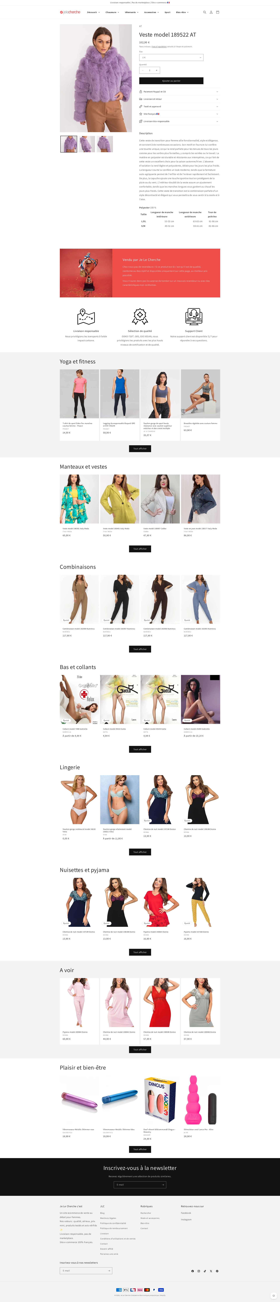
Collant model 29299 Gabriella (197, 729)
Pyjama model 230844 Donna (75, 1032)
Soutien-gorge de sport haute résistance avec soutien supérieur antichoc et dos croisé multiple (158, 426)
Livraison (104, 1233)
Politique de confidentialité (113, 1223)
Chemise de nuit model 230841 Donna (119, 1032)
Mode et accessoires (150, 1218)
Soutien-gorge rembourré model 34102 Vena (79, 830)
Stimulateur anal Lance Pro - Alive (198, 1129)
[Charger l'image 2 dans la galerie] (86, 144)
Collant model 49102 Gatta (114, 729)
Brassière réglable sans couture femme (200, 423)
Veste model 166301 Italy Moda (76, 528)
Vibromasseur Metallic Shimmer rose (78, 1129)
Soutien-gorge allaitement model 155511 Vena (117, 830)
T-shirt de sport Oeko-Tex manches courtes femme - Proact (77, 424)
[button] (205, 12)
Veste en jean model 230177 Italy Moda (200, 528)
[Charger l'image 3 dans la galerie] (105, 144)
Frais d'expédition (159, 46)
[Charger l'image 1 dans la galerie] (69, 144)
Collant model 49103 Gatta (155, 729)
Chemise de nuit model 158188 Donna (200, 829)
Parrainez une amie (109, 1254)
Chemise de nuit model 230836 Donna (200, 1032)
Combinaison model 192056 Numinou (159, 629)
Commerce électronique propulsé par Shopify (148, 1295)
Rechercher (146, 1213)
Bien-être (145, 1223)
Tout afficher (140, 448)
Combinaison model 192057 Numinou (119, 629)
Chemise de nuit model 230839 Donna (160, 1032)
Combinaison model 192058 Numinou (79, 629)
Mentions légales (108, 1218)
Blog (102, 1213)
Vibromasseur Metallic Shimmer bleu (118, 1129)
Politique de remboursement (114, 1228)
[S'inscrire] (163, 1184)
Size (141, 51)
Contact (104, 1243)
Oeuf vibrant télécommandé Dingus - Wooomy (159, 1130)
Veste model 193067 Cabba (155, 528)
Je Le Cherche (125, 1295)
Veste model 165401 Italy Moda (116, 528)
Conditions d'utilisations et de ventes (118, 1238)
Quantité (143, 64)
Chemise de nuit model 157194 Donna (160, 829)
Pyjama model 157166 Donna (196, 932)
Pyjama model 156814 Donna (156, 932)
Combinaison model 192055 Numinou (200, 629)
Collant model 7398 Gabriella (75, 729)
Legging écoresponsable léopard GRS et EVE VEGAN (119, 424)
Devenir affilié (106, 1249)
